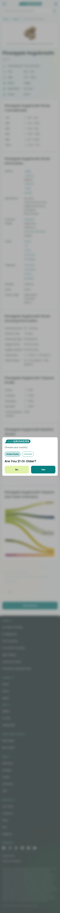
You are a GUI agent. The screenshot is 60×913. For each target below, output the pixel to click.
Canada (28, 454)
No (16, 469)
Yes (43, 469)
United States (12, 454)
